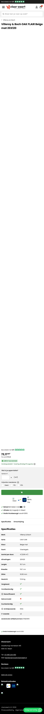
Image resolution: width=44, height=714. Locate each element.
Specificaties (6, 522)
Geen (7, 485)
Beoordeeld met (7, 2)
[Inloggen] (37, 7)
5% (14, 485)
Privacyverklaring (7, 710)
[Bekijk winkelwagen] (41, 7)
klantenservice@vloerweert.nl (16, 658)
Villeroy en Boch (9, 20)
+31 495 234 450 (10, 655)
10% (21, 485)
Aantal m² (4, 474)
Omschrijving (19, 522)
